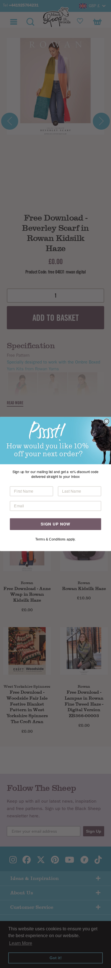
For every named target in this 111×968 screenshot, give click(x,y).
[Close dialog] (106, 421)
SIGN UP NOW (55, 524)
